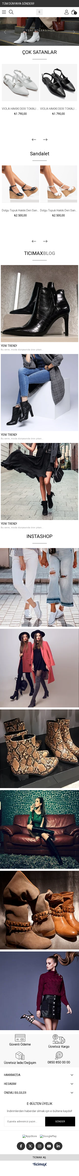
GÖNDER (60, 1121)
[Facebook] (21, 1146)
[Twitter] (30, 1146)
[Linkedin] (58, 1146)
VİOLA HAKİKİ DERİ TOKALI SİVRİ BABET (20, 108)
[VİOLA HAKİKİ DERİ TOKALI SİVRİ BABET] (20, 82)
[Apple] (29, 1136)
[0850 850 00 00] (58, 1055)
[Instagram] (39, 1146)
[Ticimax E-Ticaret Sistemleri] (39, 1165)
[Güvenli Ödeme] (20, 1037)
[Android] (48, 1136)
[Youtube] (49, 1146)
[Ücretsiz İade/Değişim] (20, 1055)
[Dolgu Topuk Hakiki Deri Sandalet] (20, 184)
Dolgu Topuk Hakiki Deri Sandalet (20, 210)
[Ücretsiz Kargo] (58, 1039)
